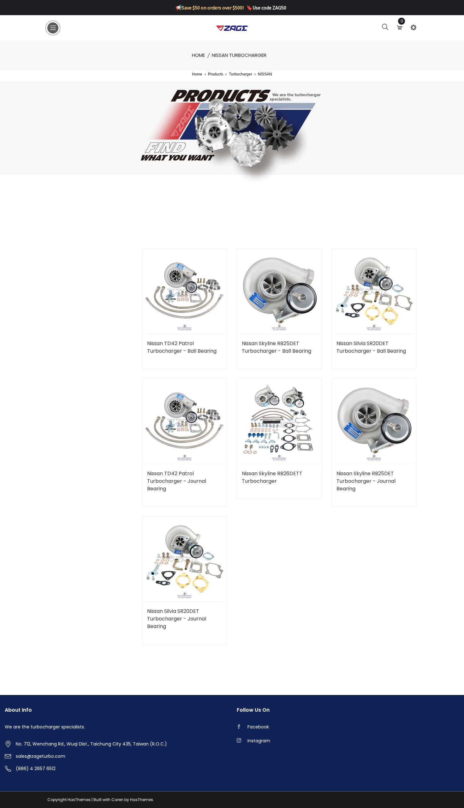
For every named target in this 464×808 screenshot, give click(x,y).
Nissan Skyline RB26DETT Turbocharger (272, 477)
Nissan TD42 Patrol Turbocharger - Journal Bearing (176, 481)
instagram (258, 741)
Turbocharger (240, 74)
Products (215, 74)
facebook (258, 727)
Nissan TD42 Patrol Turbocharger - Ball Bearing (182, 347)
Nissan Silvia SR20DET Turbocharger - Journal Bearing (176, 618)
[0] (400, 27)
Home (198, 55)
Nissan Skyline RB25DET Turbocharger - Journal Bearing (366, 481)
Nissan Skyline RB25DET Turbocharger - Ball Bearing (276, 347)
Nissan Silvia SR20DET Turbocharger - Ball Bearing (371, 347)
